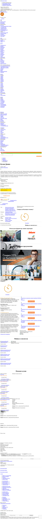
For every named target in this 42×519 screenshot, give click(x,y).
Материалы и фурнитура (6, 487)
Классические (7, 214)
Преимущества (5, 507)
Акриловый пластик (6, 478)
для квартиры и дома (9, 209)
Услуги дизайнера (5, 493)
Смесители (4, 488)
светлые (6, 217)
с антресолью (10, 209)
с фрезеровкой (9, 212)
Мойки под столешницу (6, 490)
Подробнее (27, 223)
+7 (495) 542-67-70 (12, 328)
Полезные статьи (5, 494)
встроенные (11, 208)
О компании (4, 498)
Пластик (3, 477)
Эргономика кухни (5, 495)
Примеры (6, 4)
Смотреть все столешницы (5, 334)
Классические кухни (6, 481)
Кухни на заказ (5, 482)
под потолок (14, 218)
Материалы (4, 505)
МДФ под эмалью (5, 476)
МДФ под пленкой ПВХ (6, 475)
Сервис (3, 506)
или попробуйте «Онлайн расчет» (6, 461)
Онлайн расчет (6, 195)
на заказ (12, 207)
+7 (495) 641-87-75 (3, 328)
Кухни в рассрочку (5, 492)
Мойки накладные (5, 489)
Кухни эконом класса (6, 483)
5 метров (8, 219)
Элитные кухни (5, 484)
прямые (6, 220)
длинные (10, 218)
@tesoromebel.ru (3, 11)
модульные (7, 208)
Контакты (4, 497)
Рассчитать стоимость (5, 385)
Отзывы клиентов (5, 500)
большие (6, 218)
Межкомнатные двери (6, 486)
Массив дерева (5, 479)
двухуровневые (8, 221)
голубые (9, 217)
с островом (10, 220)
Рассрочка (6, 3)
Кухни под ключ (8, 207)
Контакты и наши (6, 5)
